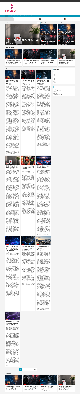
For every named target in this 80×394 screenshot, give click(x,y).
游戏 (41, 40)
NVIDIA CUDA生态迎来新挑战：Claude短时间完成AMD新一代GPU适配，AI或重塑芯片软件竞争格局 (12, 248)
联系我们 (35, 15)
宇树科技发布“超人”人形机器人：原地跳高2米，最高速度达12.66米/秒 (48, 62)
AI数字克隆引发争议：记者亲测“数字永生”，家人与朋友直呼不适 (49, 31)
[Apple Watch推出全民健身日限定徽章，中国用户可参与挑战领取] (28, 160)
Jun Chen (13, 43)
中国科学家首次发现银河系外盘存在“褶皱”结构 (43, 166)
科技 (24, 15)
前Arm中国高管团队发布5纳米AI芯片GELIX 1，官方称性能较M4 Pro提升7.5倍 (28, 248)
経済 (17, 15)
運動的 (27, 15)
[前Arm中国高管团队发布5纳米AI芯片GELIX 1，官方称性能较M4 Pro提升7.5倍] (28, 240)
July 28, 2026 (8, 252)
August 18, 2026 (43, 33)
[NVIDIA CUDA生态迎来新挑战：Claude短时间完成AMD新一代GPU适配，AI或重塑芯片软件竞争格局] (12, 240)
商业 (7, 319)
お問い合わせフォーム (57, 90)
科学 (20, 15)
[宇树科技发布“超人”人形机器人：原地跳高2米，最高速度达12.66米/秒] (43, 74)
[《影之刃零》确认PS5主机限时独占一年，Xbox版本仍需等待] (28, 74)
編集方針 (55, 93)
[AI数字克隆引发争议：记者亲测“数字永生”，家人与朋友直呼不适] (12, 74)
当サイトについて (56, 89)
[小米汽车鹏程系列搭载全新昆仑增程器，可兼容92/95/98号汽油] (43, 240)
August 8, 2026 (8, 43)
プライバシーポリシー (57, 94)
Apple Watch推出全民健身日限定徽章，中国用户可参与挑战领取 (28, 167)
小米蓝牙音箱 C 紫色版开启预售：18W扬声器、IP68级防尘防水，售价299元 (12, 323)
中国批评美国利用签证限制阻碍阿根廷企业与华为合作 (66, 61)
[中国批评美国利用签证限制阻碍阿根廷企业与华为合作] (12, 160)
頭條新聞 (10, 15)
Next (35, 369)
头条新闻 (8, 38)
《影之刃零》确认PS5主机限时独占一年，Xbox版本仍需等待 (48, 42)
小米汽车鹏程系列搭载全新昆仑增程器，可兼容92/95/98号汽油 (43, 248)
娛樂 (31, 15)
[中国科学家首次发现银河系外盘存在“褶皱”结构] (43, 160)
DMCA (54, 91)
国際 (14, 15)
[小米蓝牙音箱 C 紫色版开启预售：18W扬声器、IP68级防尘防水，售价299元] (12, 316)
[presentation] (37, 23)
